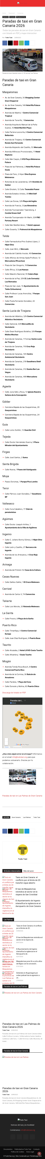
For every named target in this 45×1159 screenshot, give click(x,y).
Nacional (12, 13)
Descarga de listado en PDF (14, 692)
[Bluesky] (32, 1137)
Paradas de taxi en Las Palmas (15, 986)
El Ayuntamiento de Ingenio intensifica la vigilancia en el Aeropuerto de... (26, 951)
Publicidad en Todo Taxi (23, 1149)
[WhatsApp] (21, 43)
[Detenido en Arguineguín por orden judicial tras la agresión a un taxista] (8, 979)
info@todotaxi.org (19, 757)
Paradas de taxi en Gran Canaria (16, 1051)
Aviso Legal (30, 1152)
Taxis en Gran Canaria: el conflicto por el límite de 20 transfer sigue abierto (28, 880)
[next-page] (7, 912)
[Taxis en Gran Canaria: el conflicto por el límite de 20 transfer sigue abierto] (8, 883)
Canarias (20, 13)
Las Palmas (27, 817)
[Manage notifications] (39, 1154)
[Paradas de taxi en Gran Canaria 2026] (22, 1070)
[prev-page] (3, 912)
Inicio (4, 13)
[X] (10, 43)
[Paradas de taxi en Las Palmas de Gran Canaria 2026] (22, 1006)
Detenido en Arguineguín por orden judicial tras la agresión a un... (28, 975)
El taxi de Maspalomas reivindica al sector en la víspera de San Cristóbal (26, 892)
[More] (32, 43)
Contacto (36, 1149)
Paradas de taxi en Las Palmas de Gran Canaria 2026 (21, 1025)
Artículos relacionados (12, 871)
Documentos (8, 1149)
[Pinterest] (15, 43)
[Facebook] (4, 43)
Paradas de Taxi (21, 17)
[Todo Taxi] (22, 3)
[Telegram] (26, 43)
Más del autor (29, 871)
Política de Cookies (17, 1152)
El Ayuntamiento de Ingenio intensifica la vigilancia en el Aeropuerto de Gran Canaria (28, 903)
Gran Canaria (16, 817)
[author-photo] (22, 856)
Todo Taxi (8, 37)
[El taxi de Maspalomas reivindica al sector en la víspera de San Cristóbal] (8, 895)
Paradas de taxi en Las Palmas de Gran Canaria (22, 796)
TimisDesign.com (36, 1156)
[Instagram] (19, 1136)
